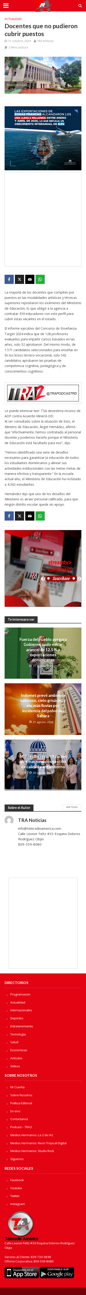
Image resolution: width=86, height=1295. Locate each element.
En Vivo (15, 1111)
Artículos (16, 1058)
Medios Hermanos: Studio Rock (32, 1151)
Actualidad (13, 19)
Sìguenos (17, 1159)
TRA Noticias (45, 41)
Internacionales (21, 1010)
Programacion (20, 994)
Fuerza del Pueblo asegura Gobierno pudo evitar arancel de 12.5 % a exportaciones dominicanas (43, 649)
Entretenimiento (21, 1026)
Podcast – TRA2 (21, 1127)
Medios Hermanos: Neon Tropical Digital (38, 1143)
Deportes (16, 1018)
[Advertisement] (43, 219)
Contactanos (19, 1119)
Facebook (17, 1180)
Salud (14, 1042)
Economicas (18, 1050)
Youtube (16, 1188)
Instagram (17, 1204)
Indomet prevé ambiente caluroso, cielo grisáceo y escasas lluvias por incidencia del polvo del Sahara (43, 705)
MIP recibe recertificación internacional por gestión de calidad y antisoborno (43, 761)
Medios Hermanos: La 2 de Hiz (31, 1135)
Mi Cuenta (17, 1087)
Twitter (15, 1196)
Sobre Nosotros (21, 1095)
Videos (15, 1066)
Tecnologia (18, 1034)
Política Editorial (21, 1103)
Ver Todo (72, 807)
